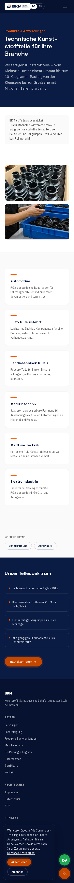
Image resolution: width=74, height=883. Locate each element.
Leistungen (11, 725)
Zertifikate (45, 546)
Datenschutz (12, 799)
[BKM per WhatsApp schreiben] (64, 860)
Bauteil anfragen (21, 661)
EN (40, 6)
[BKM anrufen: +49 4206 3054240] (64, 873)
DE (33, 6)
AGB (7, 806)
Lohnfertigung (18, 546)
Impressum (12, 792)
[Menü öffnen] (65, 6)
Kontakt (10, 772)
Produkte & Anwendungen (21, 738)
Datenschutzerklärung (21, 853)
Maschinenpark (14, 745)
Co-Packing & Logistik (18, 752)
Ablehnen (17, 872)
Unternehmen (13, 759)
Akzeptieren (19, 862)
